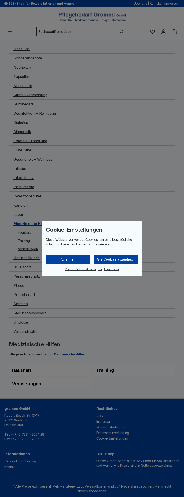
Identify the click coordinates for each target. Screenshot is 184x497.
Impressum (111, 269)
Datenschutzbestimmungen (83, 269)
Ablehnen (68, 259)
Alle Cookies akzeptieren (116, 259)
